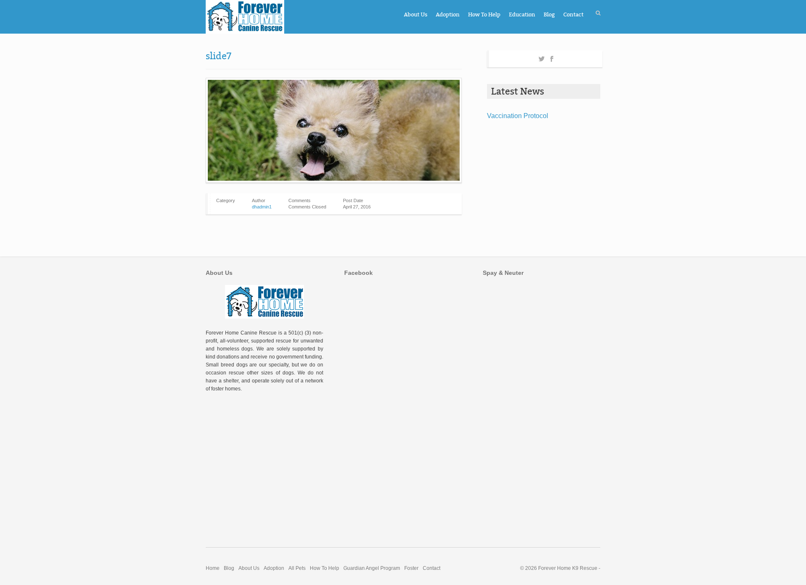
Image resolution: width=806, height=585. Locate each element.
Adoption (448, 14)
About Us (415, 14)
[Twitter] (541, 57)
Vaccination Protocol (517, 115)
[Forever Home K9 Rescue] (245, 17)
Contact (573, 14)
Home (213, 568)
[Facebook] (552, 57)
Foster (411, 568)
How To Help (484, 14)
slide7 (218, 56)
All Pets (297, 568)
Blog (549, 14)
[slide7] (334, 130)
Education (522, 14)
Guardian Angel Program (371, 568)
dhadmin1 (262, 206)
